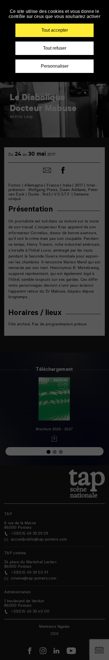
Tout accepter (54, 30)
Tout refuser (54, 48)
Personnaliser (54, 66)
